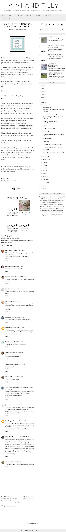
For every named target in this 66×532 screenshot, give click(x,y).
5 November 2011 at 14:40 (15, 405)
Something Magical (55, 55)
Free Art (37, 15)
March (44, 176)
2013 (42, 97)
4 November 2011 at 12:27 (21, 276)
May (44, 170)
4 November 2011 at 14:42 (17, 327)
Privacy (19, 15)
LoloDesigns (8, 421)
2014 (42, 94)
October (45, 156)
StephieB (7, 266)
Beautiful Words (47, 150)
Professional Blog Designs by (33, 530)
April (44, 173)
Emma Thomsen (9, 276)
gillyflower (8, 250)
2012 (42, 100)
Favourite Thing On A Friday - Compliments (50, 122)
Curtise (7, 352)
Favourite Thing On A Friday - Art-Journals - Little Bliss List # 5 (12, 230)
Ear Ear (45, 125)
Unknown (8, 327)
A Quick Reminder (47, 138)
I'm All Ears (46, 141)
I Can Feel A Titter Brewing (50, 114)
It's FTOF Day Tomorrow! (24, 229)
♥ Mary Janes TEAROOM (12, 387)
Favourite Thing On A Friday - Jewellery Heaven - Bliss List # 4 (12, 213)
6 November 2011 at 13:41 (22, 436)
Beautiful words (9, 240)
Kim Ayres (8, 317)
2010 (42, 186)
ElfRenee (7, 376)
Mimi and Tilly (33, 6)
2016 (42, 88)
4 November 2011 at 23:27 (18, 364)
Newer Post (9, 498)
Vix (6, 461)
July (44, 165)
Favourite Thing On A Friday (24, 213)
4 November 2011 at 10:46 (17, 250)
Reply (6, 260)
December (46, 104)
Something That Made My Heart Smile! (52, 144)
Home (3, 15)
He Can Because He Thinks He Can (55, 74)
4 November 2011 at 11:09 (16, 266)
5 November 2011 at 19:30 (19, 421)
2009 (42, 189)
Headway (51, 37)
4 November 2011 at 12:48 (20, 289)
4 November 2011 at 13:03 (14, 301)
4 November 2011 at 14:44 (16, 341)
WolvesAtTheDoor (10, 436)
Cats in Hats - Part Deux (49, 128)
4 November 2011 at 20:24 (16, 352)
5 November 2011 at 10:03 (25, 387)
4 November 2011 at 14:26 (17, 317)
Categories (47, 15)
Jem (6, 301)
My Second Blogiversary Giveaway (53, 65)
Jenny (7, 405)
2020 (42, 86)
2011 (42, 103)
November (46, 107)
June (44, 168)
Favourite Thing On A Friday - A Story (52, 147)
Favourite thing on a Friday (20, 240)
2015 (42, 91)
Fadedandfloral (9, 289)
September (46, 159)
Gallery (28, 15)
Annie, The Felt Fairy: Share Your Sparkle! (53, 152)
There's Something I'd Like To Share (56, 46)
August (45, 162)
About (11, 15)
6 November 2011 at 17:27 (14, 461)
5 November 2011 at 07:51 (17, 376)
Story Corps (46, 131)
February (45, 179)
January (45, 182)
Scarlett (7, 341)
